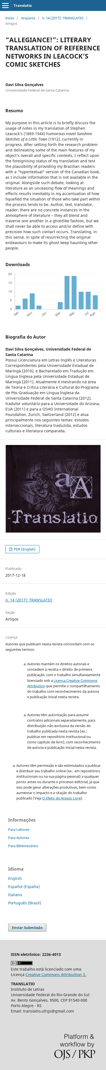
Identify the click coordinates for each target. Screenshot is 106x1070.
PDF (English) (24, 549)
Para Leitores (18, 829)
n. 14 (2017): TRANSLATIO (62, 18)
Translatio (23, 5)
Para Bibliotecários (23, 845)
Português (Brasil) (24, 902)
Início (9, 18)
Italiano (15, 894)
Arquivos (28, 18)
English (15, 878)
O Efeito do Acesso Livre (61, 798)
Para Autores (18, 837)
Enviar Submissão (27, 927)
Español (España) (24, 886)
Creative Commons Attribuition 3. (56, 974)
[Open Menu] (5, 5)
